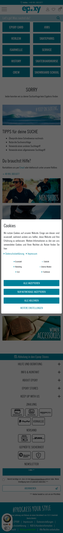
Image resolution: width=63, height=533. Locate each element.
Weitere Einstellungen (31, 308)
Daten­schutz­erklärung (15, 253)
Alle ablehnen (31, 300)
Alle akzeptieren (31, 283)
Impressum (32, 253)
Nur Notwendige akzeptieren (31, 291)
